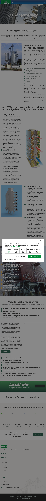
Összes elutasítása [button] (20, 256)
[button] (10, 259)
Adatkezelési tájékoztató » (15, 246)
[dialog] (23, 250)
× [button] (41, 240)
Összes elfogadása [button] (34, 256)
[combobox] (40, 240)
